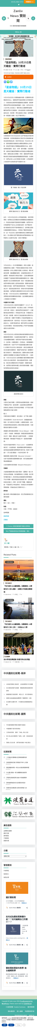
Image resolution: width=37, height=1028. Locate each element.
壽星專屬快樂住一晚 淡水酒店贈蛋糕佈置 (17, 767)
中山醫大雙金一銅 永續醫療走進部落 (16, 772)
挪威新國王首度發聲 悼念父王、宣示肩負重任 (19, 694)
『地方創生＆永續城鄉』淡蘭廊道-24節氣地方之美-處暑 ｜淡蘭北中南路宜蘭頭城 (18, 589)
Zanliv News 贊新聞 (18, 16)
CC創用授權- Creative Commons (15, 1007)
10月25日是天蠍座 (9, 73)
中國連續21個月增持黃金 (13, 728)
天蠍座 (6, 519)
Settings (18, 1025)
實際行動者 (23, 73)
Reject (11, 1025)
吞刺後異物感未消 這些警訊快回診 (15, 782)
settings (4, 1020)
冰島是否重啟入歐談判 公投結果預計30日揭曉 (19, 684)
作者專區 (6, 870)
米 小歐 (17, 70)
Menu (17, 32)
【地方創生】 (8, 583)
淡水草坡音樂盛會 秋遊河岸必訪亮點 (17, 659)
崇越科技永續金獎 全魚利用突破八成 (16, 788)
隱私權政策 (11, 1011)
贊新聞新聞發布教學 (21, 1015)
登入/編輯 (20, 1011)
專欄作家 (31, 1015)
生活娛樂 (7, 656)
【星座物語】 (8, 59)
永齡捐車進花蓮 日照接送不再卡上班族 (17, 762)
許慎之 (16, 594)
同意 (5, 1025)
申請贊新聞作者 (29, 1011)
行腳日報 (16, 662)
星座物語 (6, 516)
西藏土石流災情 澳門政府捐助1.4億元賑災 (18, 742)
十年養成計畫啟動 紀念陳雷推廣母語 (16, 757)
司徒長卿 (17, 73)
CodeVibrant (28, 1003)
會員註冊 (6, 877)
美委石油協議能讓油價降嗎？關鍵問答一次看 (18, 698)
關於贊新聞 (31, 1007)
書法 (28, 73)
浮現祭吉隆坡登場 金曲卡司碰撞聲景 (16, 777)
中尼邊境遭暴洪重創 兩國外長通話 (15, 725)
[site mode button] (28, 18)
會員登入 (6, 874)
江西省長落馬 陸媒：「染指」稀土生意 (17, 732)
